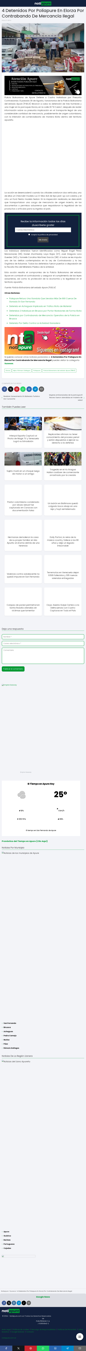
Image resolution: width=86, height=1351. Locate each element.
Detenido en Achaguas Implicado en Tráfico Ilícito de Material (40, 306)
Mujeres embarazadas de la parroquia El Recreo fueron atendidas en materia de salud (65, 397)
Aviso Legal (6, 1329)
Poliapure (36, 370)
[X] (10, 389)
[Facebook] (4, 389)
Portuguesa (9, 1244)
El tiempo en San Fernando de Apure (41, 830)
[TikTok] (24, 1303)
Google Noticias (17, 1332)
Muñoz (7, 1040)
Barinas (7, 1240)
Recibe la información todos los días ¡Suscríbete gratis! (43, 223)
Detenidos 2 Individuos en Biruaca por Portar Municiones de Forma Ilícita (45, 310)
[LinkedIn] (29, 389)
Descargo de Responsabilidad (43, 1329)
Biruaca (7, 1027)
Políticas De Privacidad (67, 1329)
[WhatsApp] (23, 389)
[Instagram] (14, 1303)
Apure (6, 1231)
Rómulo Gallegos (11, 1048)
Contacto (30, 1332)
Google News (43, 1296)
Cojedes (7, 1248)
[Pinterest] (16, 389)
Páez (6, 1044)
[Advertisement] (43, 139)
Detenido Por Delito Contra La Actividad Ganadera (34, 323)
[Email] (41, 389)
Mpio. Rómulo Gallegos (21, 370)
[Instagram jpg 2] (43, 354)
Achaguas (8, 1031)
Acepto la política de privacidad (44, 235)
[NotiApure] (43, 94)
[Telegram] (35, 389)
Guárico (7, 1236)
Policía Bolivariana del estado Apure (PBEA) (59, 370)
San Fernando (10, 1023)
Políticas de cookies (21, 1329)
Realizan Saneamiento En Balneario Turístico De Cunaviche (22, 397)
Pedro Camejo (10, 1035)
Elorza (8, 370)
